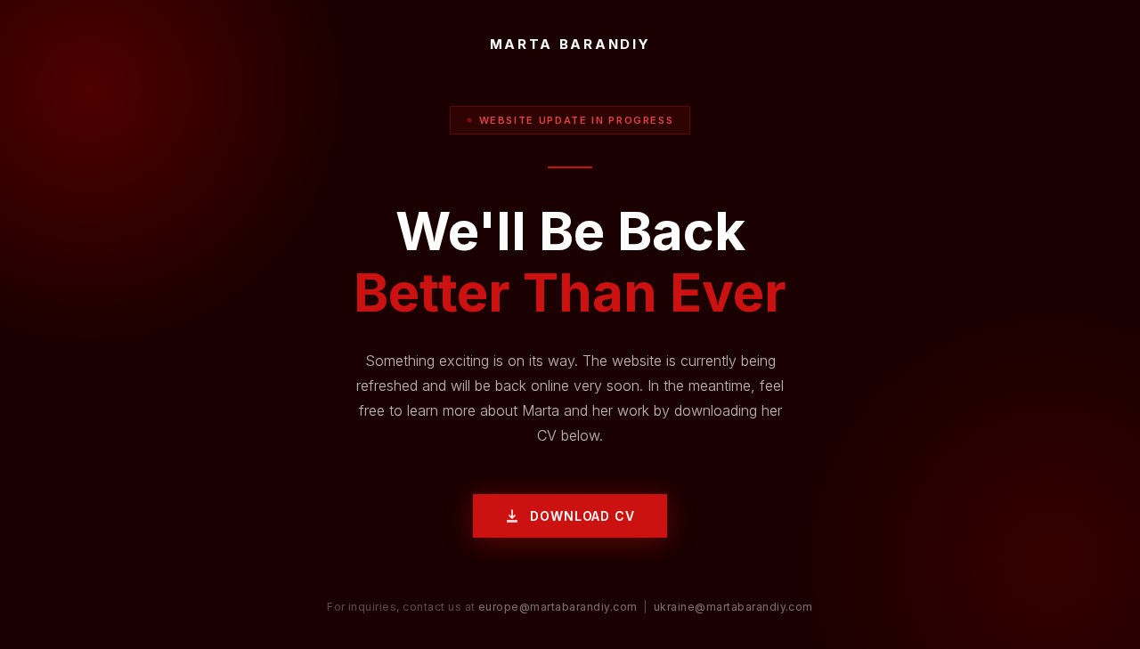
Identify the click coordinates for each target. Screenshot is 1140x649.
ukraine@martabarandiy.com (733, 606)
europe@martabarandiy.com (558, 606)
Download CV (582, 515)
